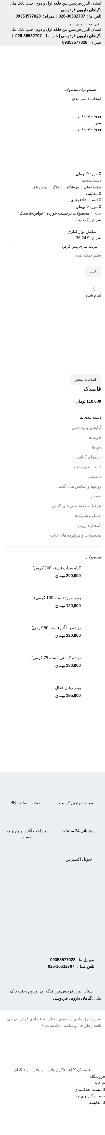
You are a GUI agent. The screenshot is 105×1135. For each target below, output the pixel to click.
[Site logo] (81, 64)
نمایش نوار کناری (82, 231)
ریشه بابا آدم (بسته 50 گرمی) (56, 628)
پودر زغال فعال (68, 687)
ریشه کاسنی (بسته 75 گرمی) (56, 658)
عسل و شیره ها (88, 515)
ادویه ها (95, 437)
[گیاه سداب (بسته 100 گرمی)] (93, 576)
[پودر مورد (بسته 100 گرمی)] (93, 606)
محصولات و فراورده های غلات (75, 535)
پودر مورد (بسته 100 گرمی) (57, 598)
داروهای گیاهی (89, 457)
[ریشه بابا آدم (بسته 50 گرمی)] (93, 636)
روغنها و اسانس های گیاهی (78, 486)
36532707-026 (61, 966)
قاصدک (92, 389)
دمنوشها (94, 476)
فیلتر (93, 271)
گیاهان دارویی (89, 525)
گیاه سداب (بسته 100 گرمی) (56, 568)
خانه (97, 213)
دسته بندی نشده (87, 467)
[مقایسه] (94, 368)
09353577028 (62, 960)
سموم (96, 496)
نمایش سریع (81, 368)
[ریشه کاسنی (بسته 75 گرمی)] (93, 666)
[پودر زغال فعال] (93, 696)
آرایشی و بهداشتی (86, 428)
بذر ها (96, 447)
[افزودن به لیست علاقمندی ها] (67, 368)
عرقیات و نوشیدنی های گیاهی (76, 506)
